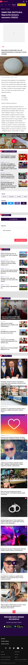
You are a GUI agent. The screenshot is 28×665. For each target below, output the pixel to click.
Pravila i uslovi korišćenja (21, 659)
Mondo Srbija (5, 641)
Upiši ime (3, 226)
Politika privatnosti (5, 659)
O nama (2, 652)
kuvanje (19, 196)
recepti (4, 196)
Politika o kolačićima (6, 657)
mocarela (11, 196)
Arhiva (16, 657)
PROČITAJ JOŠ (7, 356)
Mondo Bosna (5, 644)
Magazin (3, 9)
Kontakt (17, 654)
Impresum (3, 654)
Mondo (3, 638)
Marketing (17, 652)
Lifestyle (8, 9)
